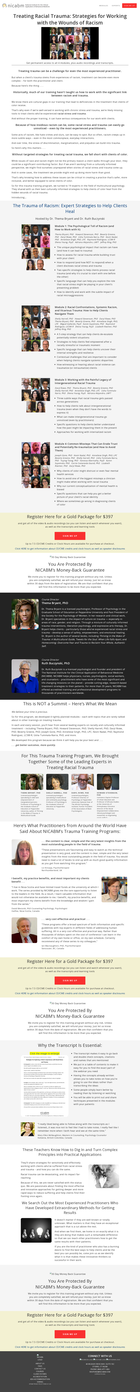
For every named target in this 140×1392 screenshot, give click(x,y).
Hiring (40, 1382)
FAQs (40, 1366)
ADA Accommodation (40, 1379)
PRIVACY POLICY (38, 1384)
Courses (40, 1371)
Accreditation (40, 1376)
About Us (40, 1363)
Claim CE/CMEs (40, 1374)
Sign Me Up (70, 536)
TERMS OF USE (47, 1384)
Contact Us (40, 1369)
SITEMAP (31, 1384)
